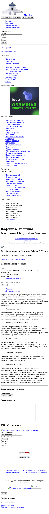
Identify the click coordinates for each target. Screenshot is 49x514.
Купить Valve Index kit (14, 189)
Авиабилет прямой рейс (14, 179)
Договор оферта (11, 78)
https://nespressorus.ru (13, 278)
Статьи (8, 82)
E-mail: (3, 33)
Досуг (7, 130)
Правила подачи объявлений (16, 69)
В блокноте (9, 220)
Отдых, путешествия (13, 153)
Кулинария (9, 139)
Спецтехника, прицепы (14, 122)
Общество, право (12, 149)
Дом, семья (9, 128)
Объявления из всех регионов (12, 507)
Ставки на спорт (11, 177)
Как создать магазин (13, 71)
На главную (10, 59)
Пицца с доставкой (12, 175)
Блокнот (9, 21)
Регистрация (6, 48)
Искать (4, 285)
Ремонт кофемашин (13, 195)
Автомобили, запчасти (14, 120)
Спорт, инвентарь (12, 161)
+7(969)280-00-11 (19, 259)
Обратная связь (7, 259)
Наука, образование (13, 145)
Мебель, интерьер (12, 141)
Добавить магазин (12, 25)
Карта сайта (10, 80)
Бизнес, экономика (12, 124)
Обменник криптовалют (14, 181)
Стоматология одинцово (15, 187)
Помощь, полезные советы (15, 67)
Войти (4, 42)
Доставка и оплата (12, 291)
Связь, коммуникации (14, 157)
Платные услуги (11, 73)
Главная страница (12, 470)
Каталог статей (11, 75)
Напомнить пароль (8, 51)
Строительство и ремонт (15, 159)
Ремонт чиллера (11, 185)
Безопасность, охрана (13, 126)
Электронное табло (13, 191)
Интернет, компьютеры (14, 137)
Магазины (10, 23)
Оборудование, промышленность (18, 151)
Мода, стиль (10, 143)
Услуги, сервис (11, 165)
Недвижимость (11, 147)
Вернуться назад (7, 505)
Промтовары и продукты (15, 155)
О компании (10, 289)
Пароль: (4, 38)
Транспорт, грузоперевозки (16, 163)
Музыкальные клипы (13, 183)
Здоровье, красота (12, 132)
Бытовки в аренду (12, 193)
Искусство (9, 135)
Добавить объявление (13, 27)
